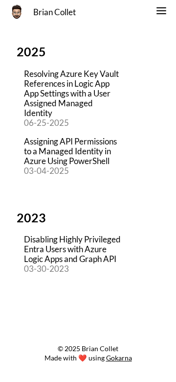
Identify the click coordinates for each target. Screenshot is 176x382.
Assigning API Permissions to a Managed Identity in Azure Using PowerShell (70, 151)
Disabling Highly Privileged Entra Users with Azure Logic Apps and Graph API (72, 249)
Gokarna (119, 358)
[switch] (161, 12)
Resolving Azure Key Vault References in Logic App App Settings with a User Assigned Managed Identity (71, 93)
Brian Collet (54, 12)
